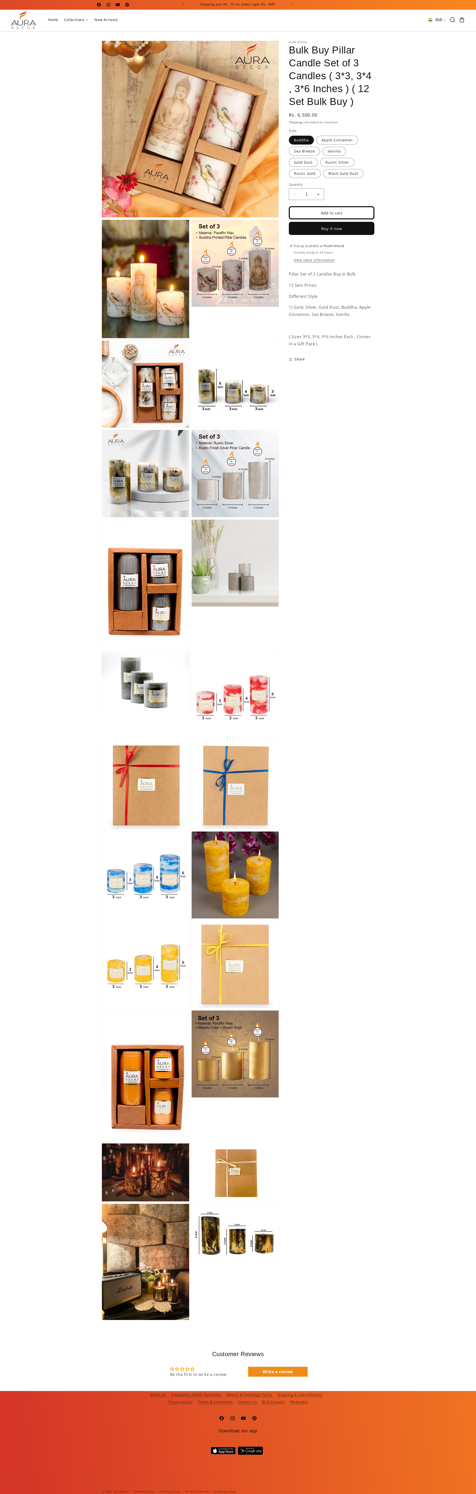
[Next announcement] (292, 4)
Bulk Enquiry (273, 1401)
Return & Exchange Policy (249, 1394)
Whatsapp (299, 1401)
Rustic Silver (337, 162)
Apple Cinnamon (337, 140)
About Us (158, 1394)
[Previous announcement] (183, 4)
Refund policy (145, 1491)
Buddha (301, 140)
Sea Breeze (304, 151)
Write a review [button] (278, 1371)
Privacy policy (180, 1401)
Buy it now (331, 228)
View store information (314, 260)
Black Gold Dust (343, 173)
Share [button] (300, 359)
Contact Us (247, 1401)
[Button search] (452, 20)
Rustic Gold (305, 173)
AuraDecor (121, 1491)
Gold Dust (303, 162)
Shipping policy (225, 1491)
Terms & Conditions (215, 1401)
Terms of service (197, 1491)
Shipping (295, 122)
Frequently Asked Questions (196, 1394)
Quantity (296, 184)
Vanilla (334, 151)
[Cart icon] (462, 20)
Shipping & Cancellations (299, 1394)
